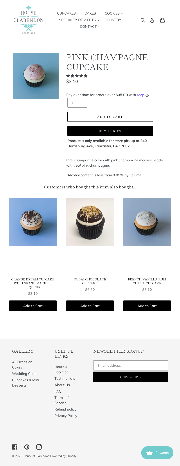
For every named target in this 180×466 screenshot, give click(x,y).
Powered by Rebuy (90, 323)
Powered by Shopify (63, 456)
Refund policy (65, 409)
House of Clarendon (36, 456)
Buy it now (110, 131)
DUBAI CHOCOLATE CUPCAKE (90, 281)
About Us (62, 385)
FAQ (57, 391)
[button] (77, 76)
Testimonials (64, 378)
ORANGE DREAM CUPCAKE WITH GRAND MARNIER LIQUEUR (32, 283)
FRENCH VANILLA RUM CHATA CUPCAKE (147, 281)
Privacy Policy (65, 415)
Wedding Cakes (25, 373)
